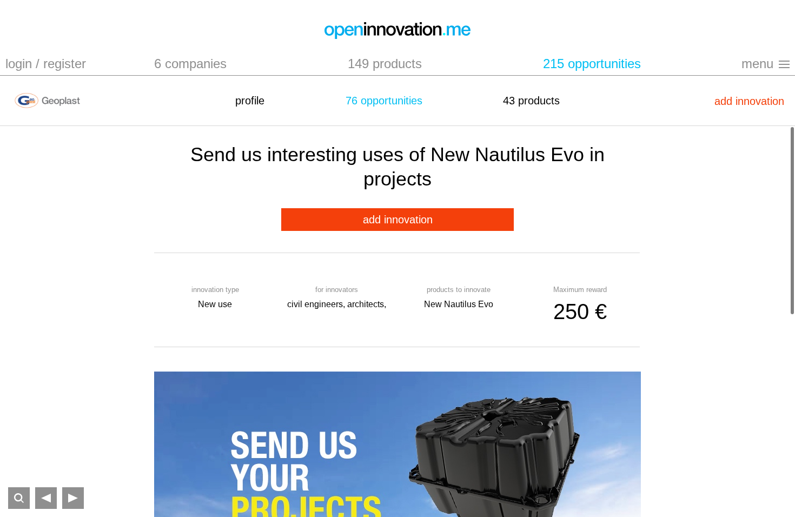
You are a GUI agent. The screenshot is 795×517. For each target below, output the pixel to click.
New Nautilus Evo (458, 304)
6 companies (190, 63)
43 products (531, 100)
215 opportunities (592, 63)
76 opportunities (384, 100)
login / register (45, 63)
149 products (385, 63)
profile (249, 100)
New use (215, 304)
